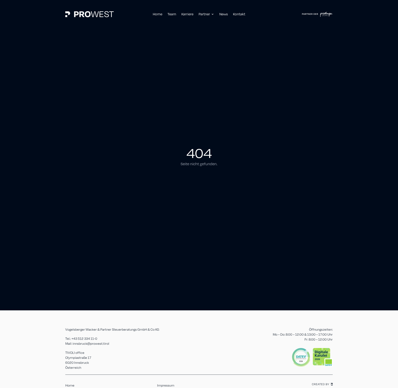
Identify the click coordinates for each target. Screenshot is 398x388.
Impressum (165, 385)
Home (69, 385)
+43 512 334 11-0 (84, 338)
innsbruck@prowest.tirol (91, 343)
